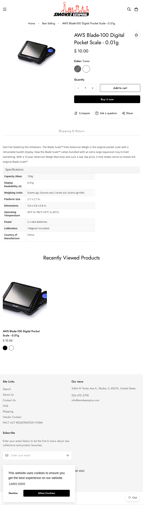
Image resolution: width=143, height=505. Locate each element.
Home (31, 23)
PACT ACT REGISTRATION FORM (23, 423)
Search (7, 389)
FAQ (5, 406)
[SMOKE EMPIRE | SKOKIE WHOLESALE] (71, 9)
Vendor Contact (12, 417)
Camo (86, 68)
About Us (8, 395)
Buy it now (107, 99)
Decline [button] (13, 493)
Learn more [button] (17, 483)
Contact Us (9, 400)
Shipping (8, 411)
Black (77, 68)
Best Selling (48, 23)
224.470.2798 (80, 395)
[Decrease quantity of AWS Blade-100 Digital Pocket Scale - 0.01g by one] (78, 88)
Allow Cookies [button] (46, 493)
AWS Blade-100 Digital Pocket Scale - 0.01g (21, 333)
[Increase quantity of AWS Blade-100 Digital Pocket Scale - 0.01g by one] (92, 88)
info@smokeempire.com (85, 400)
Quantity (79, 80)
